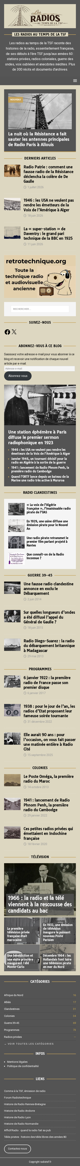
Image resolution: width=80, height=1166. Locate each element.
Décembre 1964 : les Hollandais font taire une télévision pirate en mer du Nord (57, 961)
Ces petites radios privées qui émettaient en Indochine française (48, 833)
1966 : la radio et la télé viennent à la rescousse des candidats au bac (40, 904)
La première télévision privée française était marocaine (18, 934)
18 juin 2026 (35, 215)
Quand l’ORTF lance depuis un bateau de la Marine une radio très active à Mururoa (40, 478)
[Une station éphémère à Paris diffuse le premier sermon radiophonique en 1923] (40, 423)
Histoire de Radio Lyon (17, 1117)
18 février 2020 (37, 844)
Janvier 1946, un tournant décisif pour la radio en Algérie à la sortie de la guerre (39, 460)
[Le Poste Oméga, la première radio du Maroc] (12, 780)
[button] (74, 80)
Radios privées (13, 1036)
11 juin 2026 (35, 244)
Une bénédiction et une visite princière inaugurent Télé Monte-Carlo (20, 961)
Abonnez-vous (17, 375)
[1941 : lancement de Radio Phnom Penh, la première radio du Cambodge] (12, 804)
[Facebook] (7, 332)
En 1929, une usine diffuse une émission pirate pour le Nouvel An (47, 525)
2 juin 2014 (34, 599)
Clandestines (11, 1008)
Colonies (40, 768)
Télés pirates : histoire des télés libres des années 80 (35, 1136)
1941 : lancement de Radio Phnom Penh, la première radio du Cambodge (40, 469)
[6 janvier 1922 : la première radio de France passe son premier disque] (12, 681)
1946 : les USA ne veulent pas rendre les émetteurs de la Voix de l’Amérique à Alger (49, 205)
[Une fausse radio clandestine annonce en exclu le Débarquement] (12, 588)
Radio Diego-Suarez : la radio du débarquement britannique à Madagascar (49, 646)
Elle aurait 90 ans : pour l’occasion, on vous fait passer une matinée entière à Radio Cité (50, 741)
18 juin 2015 (35, 627)
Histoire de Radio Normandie (21, 1123)
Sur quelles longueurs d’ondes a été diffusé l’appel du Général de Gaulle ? (49, 617)
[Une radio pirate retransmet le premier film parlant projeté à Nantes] (16, 542)
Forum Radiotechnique (17, 1097)
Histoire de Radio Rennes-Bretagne (25, 1104)
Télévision (40, 857)
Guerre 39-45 (40, 575)
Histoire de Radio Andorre (19, 1110)
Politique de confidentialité (23, 1066)
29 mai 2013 (35, 656)
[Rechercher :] (40, 308)
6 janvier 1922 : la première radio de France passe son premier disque (47, 682)
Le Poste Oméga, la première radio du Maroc (49, 779)
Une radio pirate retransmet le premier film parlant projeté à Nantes (47, 541)
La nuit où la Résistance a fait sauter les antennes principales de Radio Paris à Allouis (38, 139)
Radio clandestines (40, 492)
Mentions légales (17, 1061)
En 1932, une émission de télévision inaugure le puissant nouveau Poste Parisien (58, 932)
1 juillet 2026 (35, 187)
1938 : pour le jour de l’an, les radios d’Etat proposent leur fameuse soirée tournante (49, 711)
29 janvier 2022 (37, 815)
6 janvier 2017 (36, 693)
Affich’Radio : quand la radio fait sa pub (27, 1130)
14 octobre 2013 (38, 787)
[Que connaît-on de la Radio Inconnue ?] (16, 559)
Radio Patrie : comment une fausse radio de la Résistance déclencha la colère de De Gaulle (48, 174)
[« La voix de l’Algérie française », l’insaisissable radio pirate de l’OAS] (16, 509)
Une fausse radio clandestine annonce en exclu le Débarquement (48, 589)
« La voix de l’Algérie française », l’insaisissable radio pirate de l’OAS (49, 508)
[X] (14, 332)
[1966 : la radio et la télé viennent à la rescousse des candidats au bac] (40, 890)
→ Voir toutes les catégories (29, 1044)
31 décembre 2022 (39, 721)
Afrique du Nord (13, 995)
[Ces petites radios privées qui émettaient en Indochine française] (12, 832)
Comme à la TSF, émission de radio (25, 1091)
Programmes (40, 669)
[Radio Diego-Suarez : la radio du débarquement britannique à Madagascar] (12, 645)
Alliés (7, 1002)
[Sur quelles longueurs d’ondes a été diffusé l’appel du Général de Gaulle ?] (12, 616)
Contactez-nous (17, 1148)
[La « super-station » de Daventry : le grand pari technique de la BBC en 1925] (12, 232)
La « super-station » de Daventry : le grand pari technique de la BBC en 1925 (48, 233)
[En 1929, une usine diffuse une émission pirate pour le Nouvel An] (16, 525)
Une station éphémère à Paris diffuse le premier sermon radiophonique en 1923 (37, 437)
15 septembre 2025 (40, 755)
